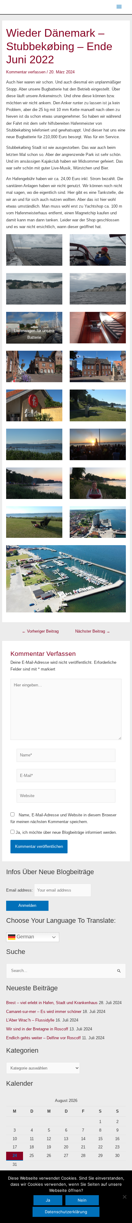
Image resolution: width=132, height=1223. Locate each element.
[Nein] (124, 1197)
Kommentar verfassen (25, 72)
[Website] (66, 797)
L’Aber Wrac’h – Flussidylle (30, 1020)
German (24, 936)
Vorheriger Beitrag (40, 632)
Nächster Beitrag (92, 632)
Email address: (20, 890)
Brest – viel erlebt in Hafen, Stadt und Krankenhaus (52, 1002)
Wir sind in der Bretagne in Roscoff (37, 1029)
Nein (82, 1200)
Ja (48, 1200)
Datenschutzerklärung (66, 1211)
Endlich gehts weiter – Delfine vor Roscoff (43, 1038)
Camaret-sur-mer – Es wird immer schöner (43, 1011)
